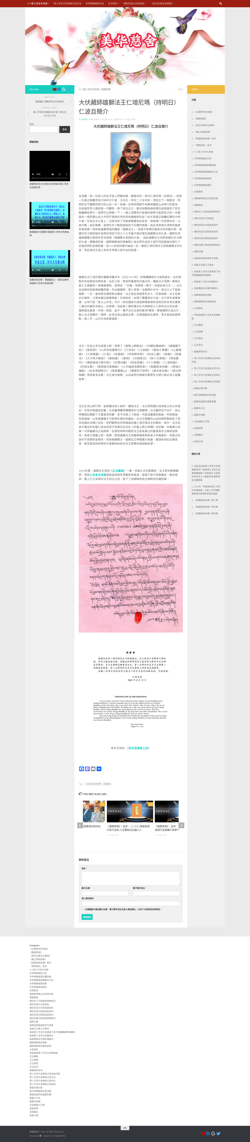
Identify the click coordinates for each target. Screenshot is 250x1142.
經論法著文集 (200, 388)
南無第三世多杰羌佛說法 (206, 281)
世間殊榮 (198, 191)
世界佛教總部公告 (95, 3)
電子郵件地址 (139, 888)
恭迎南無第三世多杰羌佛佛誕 (44, 1053)
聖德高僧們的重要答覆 (205, 401)
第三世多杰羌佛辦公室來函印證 (45, 1073)
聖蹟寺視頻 (199, 415)
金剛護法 (198, 435)
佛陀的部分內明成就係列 (206, 225)
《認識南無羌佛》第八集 (206, 500)
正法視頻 (198, 331)
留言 (84, 868)
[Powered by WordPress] (40, 1136)
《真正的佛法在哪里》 (162, 3)
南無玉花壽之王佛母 (204, 265)
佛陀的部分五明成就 (134, 3)
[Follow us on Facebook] (59, 89)
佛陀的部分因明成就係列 (206, 231)
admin (85, 119)
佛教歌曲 (198, 205)
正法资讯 (198, 345)
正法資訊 (112, 3)
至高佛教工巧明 (201, 421)
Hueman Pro (60, 1136)
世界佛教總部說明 (203, 178)
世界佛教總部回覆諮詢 (205, 165)
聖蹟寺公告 (199, 408)
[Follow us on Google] (63, 89)
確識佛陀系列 (200, 351)
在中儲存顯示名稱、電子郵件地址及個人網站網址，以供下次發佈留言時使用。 (123, 909)
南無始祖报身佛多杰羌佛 (206, 258)
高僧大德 (198, 441)
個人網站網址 (88, 898)
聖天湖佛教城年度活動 (205, 395)
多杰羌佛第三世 (138, 748)
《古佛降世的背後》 (204, 112)
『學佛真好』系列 (203, 145)
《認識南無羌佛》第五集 (206, 507)
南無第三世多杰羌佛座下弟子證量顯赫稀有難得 (52, 1032)
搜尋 (32, 124)
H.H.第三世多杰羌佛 (37, 3)
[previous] (80, 825)
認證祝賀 (106, 89)
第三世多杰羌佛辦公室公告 (67, 3)
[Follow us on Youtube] (54, 89)
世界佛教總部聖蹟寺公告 (206, 172)
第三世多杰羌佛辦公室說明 (207, 381)
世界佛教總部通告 (203, 185)
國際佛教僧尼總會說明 (205, 301)
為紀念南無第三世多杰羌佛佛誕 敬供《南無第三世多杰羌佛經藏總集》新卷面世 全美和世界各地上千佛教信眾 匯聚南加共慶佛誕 (206, 473)
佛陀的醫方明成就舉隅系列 (207, 245)
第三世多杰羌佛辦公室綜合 (207, 375)
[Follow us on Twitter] (68, 89)
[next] (181, 825)
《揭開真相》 (200, 118)
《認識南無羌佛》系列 (205, 138)
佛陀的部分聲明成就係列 (206, 238)
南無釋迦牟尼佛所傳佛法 (206, 288)
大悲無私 (198, 308)
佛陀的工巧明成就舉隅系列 (207, 211)
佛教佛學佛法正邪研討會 (206, 198)
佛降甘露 (198, 251)
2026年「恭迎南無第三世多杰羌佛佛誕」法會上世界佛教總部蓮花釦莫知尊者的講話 (206, 490)
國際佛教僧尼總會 (203, 295)
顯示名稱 (86, 888)
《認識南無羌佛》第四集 (206, 513)
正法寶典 (198, 325)
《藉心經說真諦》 (203, 132)
